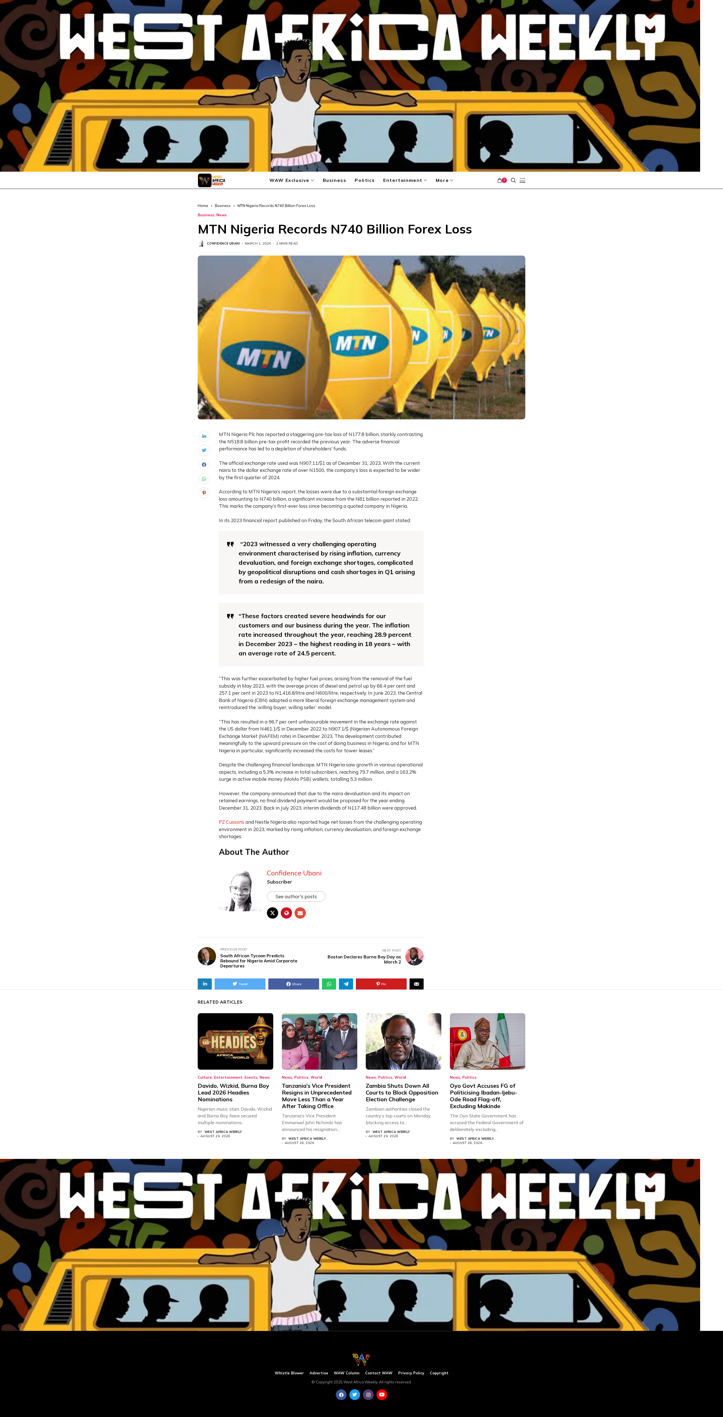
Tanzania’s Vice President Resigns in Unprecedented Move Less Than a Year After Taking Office (317, 1095)
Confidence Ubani (223, 243)
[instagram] (368, 1394)
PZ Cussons (231, 822)
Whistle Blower (289, 1373)
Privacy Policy (411, 1373)
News (221, 215)
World (316, 1077)
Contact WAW (379, 1373)
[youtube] (381, 1394)
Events (251, 1077)
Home (203, 205)
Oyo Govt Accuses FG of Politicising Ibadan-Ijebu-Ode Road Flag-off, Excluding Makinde (483, 1095)
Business (223, 205)
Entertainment (228, 1077)
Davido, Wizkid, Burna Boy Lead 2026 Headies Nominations (233, 1092)
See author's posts (296, 896)
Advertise (319, 1373)
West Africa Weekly (223, 1132)
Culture (205, 1077)
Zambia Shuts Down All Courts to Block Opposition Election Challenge (402, 1092)
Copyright (439, 1373)
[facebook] (341, 1394)
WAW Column (347, 1373)
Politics (301, 1077)
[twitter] (354, 1394)
